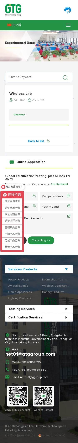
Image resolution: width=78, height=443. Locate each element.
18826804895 (31, 362)
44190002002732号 (53, 435)
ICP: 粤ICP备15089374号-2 (20, 435)
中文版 (16, 25)
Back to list (36, 141)
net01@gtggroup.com (30, 354)
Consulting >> (41, 240)
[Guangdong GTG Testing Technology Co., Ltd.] (39, 10)
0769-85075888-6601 (32, 369)
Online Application (30, 162)
